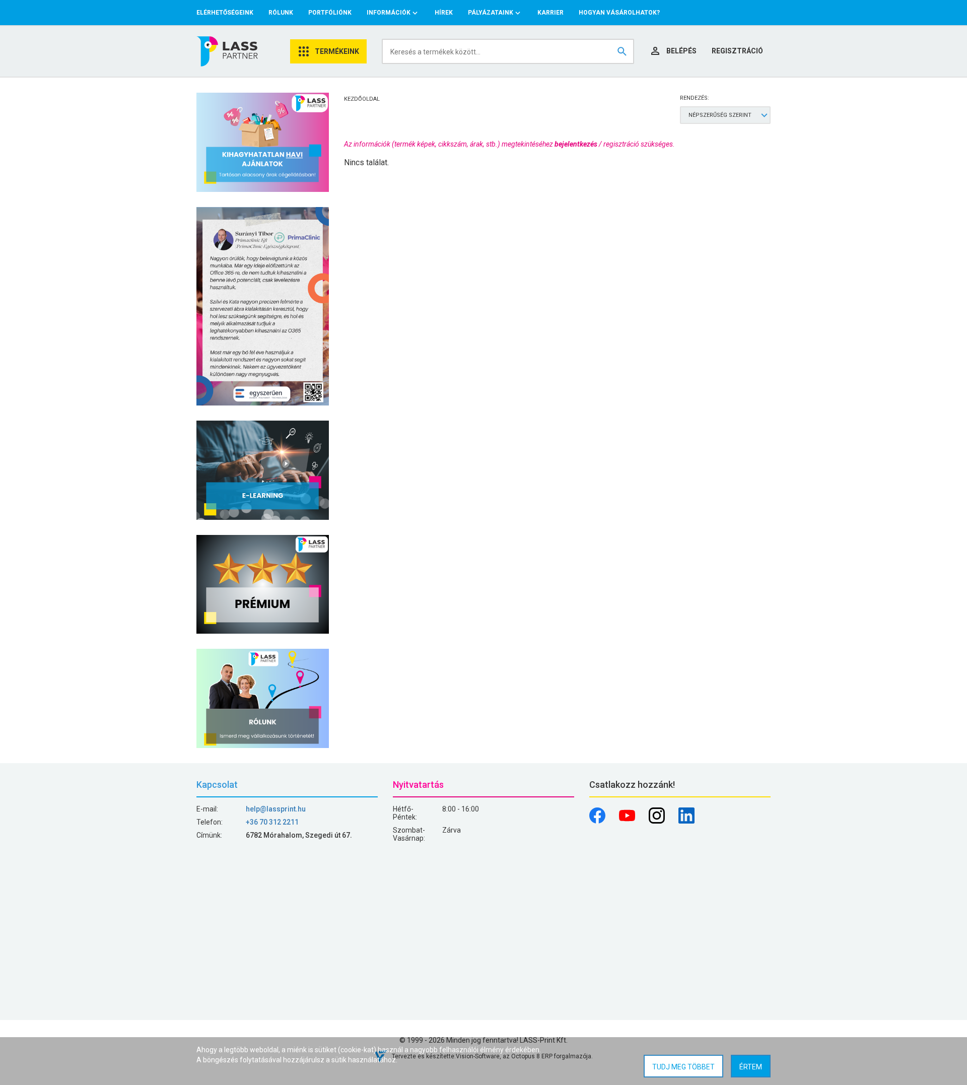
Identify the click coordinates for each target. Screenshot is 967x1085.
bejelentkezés (576, 144)
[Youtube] (628, 821)
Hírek (444, 12)
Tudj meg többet (683, 1067)
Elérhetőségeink (224, 12)
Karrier (550, 12)
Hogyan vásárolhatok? (619, 12)
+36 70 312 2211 (272, 822)
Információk (388, 12)
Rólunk (280, 12)
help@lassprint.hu (276, 809)
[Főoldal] (228, 51)
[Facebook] (598, 821)
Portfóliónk (330, 12)
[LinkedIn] (686, 821)
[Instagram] (657, 821)
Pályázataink (490, 12)
